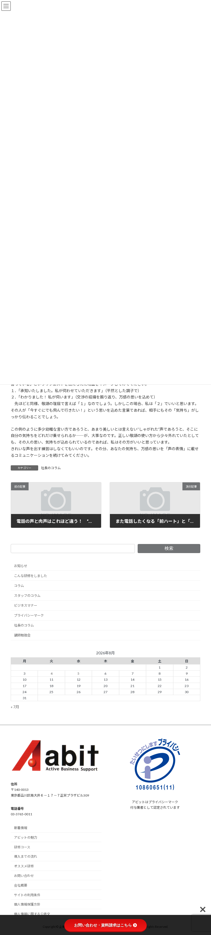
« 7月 (15, 706)
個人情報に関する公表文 (32, 914)
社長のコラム (51, 468)
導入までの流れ (25, 857)
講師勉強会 (22, 635)
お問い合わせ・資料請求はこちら (103, 925)
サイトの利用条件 (27, 895)
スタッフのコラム (27, 596)
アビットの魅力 (25, 837)
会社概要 (20, 885)
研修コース (22, 847)
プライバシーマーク (29, 616)
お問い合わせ (24, 876)
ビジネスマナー (25, 605)
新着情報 (20, 828)
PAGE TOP (201, 901)
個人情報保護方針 (27, 904)
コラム (19, 586)
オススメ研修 (24, 866)
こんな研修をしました (30, 576)
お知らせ (20, 566)
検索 (169, 548)
